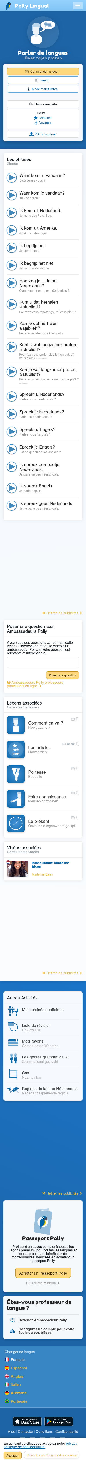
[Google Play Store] (58, 1421)
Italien (15, 1384)
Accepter (12, 1455)
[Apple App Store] (27, 1421)
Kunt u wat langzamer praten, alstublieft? (48, 346)
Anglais (17, 1376)
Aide (11, 1431)
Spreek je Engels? (37, 446)
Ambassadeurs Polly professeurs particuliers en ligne (35, 684)
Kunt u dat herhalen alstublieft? (38, 304)
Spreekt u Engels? (37, 429)
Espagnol (18, 1367)
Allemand (18, 1392)
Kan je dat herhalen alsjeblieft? (38, 325)
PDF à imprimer (45, 134)
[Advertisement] (43, 566)
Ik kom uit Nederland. (40, 210)
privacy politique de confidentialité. (40, 1445)
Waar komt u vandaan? (42, 175)
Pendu (44, 80)
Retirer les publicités (62, 612)
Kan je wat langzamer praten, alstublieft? (48, 371)
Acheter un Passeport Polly (43, 1273)
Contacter (25, 1431)
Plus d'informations (41, 1282)
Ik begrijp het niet (36, 263)
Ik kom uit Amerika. (38, 228)
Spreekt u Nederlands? (41, 394)
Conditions (44, 1431)
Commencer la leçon (44, 71)
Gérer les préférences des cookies (52, 1455)
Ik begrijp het (32, 245)
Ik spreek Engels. (36, 485)
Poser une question (62, 675)
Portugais (18, 1401)
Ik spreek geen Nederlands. (46, 503)
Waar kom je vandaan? (42, 192)
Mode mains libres (44, 89)
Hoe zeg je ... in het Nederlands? (38, 282)
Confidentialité (66, 1431)
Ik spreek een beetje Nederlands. (39, 466)
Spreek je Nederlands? (41, 411)
